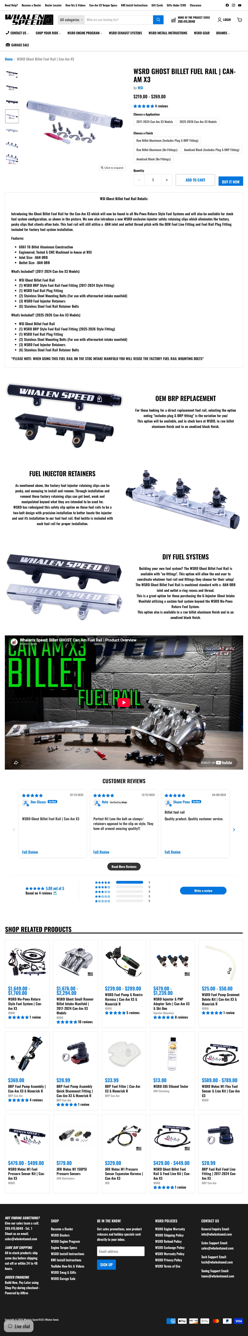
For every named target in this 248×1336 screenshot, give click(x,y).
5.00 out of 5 (55, 888)
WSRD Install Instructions (67, 1253)
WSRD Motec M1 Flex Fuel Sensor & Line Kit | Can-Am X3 (221, 1091)
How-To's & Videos (75, 5)
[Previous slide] (14, 829)
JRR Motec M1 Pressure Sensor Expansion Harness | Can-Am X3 (124, 1174)
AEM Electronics (66, 1178)
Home (9, 59)
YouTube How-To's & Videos (67, 1266)
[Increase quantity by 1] (166, 180)
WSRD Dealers (60, 1235)
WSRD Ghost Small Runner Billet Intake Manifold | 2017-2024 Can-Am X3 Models (75, 1005)
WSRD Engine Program (65, 1241)
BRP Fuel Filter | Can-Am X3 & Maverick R (122, 1088)
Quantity (138, 170)
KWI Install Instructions (134, 5)
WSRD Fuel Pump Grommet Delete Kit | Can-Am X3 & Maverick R (220, 999)
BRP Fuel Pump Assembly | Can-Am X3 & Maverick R (27, 1088)
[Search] (158, 19)
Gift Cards (157, 5)
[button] (12, 73)
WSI (140, 87)
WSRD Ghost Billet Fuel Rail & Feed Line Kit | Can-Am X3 (171, 1174)
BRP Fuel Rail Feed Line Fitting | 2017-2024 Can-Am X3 (219, 1174)
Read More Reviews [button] (124, 866)
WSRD (11, 1013)
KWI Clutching (161, 1091)
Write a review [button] (203, 890)
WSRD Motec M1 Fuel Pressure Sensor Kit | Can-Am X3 (26, 1174)
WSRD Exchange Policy (169, 1247)
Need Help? (11, 5)
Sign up (106, 1264)
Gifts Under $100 (176, 5)
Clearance (195, 5)
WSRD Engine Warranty (170, 1228)
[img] (32, 795)
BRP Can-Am (15, 1096)
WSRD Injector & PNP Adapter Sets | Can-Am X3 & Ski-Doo (171, 1003)
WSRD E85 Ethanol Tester (170, 1086)
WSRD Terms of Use (167, 1266)
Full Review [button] (30, 851)
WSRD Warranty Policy (169, 1253)
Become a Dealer (31, 5)
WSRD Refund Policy (168, 1241)
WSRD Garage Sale (63, 1278)
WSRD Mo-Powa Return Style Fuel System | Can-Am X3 (25, 1003)
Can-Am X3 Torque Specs (103, 5)
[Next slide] (234, 829)
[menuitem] (17, 32)
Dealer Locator (53, 5)
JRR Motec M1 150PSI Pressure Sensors (72, 1171)
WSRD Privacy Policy (168, 1259)
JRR (107, 1183)
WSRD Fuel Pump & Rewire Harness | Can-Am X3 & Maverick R (124, 999)
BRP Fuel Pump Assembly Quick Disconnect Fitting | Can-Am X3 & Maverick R (75, 1091)
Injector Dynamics (163, 1013)
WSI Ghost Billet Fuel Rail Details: (124, 198)
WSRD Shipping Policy (169, 1235)
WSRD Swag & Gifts (63, 1272)
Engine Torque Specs (64, 1247)
